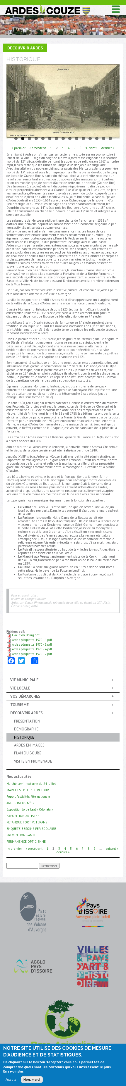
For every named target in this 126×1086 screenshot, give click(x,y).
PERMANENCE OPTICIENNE (26, 842)
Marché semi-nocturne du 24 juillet (31, 784)
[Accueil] (47, 6)
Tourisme (19, 704)
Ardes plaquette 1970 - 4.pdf (32, 649)
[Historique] (63, 101)
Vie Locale (20, 688)
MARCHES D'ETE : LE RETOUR (27, 790)
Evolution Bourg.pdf (25, 635)
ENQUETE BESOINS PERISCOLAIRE (31, 829)
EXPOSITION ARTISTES (22, 816)
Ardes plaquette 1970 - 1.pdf (32, 640)
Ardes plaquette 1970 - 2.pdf (32, 654)
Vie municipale (24, 680)
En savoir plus (13, 1071)
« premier (18, 148)
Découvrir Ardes (25, 48)
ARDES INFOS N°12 (20, 803)
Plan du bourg (27, 753)
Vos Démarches (25, 696)
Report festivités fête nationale (28, 796)
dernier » (107, 148)
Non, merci (31, 1079)
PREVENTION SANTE (21, 835)
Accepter (12, 1079)
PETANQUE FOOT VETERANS (26, 822)
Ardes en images (29, 745)
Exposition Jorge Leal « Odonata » (29, 809)
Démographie (26, 729)
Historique (24, 737)
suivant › (91, 148)
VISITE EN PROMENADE (33, 761)
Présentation (27, 721)
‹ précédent (38, 148)
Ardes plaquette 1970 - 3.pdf (32, 644)
